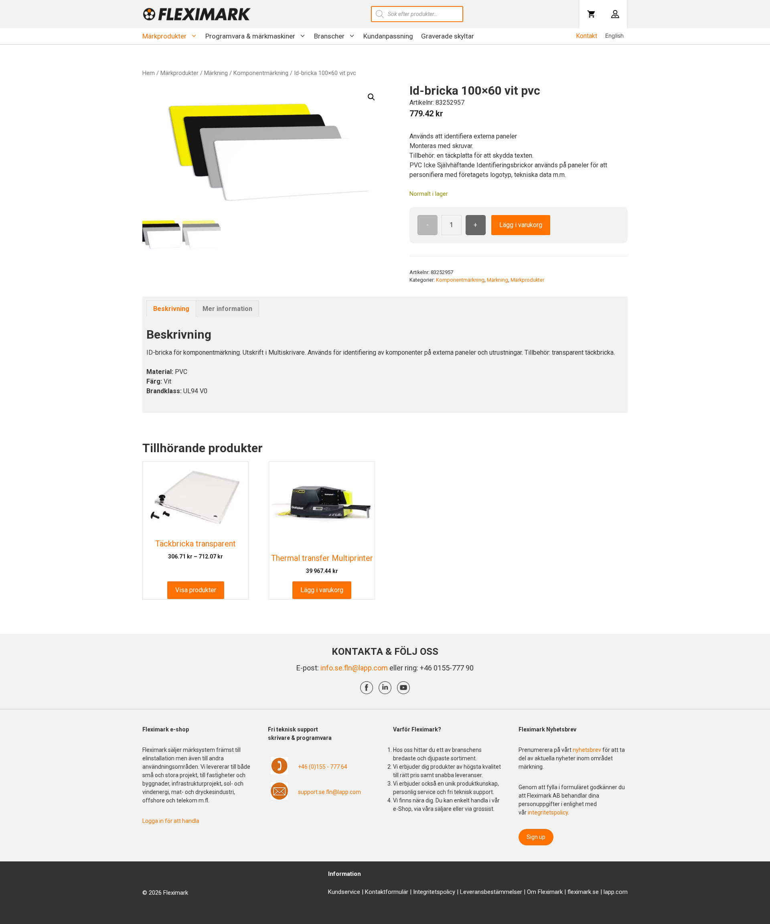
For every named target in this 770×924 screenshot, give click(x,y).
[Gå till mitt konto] (615, 14)
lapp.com (616, 892)
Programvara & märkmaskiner (250, 36)
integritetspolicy (548, 812)
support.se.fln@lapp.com (329, 792)
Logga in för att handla (170, 821)
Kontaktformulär (386, 892)
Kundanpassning (388, 36)
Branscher (329, 36)
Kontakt (586, 36)
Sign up (536, 837)
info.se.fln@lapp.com (354, 668)
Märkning (216, 73)
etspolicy (443, 892)
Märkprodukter (164, 36)
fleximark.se (583, 892)
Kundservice (344, 892)
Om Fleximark (545, 892)
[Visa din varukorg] (591, 14)
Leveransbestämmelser (491, 892)
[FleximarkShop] (196, 14)
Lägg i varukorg (520, 225)
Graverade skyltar (447, 36)
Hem (148, 73)
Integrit (422, 892)
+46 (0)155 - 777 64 (322, 767)
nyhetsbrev (587, 750)
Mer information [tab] (227, 309)
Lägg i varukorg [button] (321, 590)
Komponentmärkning (260, 73)
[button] (371, 97)
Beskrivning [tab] (171, 309)
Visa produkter (195, 590)
